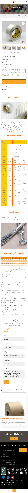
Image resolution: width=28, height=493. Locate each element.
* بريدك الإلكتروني (9, 343)
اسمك (5, 335)
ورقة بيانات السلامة (6, 88)
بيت (4, 15)
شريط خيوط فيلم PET (18, 305)
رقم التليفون (7, 360)
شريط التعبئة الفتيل (20, 314)
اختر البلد (6, 352)
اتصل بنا (14, 82)
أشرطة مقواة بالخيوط (7, 312)
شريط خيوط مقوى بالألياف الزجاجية (10, 307)
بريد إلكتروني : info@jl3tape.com (9, 460)
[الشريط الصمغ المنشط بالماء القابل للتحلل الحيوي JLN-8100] (14, 404)
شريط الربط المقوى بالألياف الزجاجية (10, 309)
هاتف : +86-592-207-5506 (8, 462)
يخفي (8, 15)
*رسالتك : (6, 368)
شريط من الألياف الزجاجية (8, 314)
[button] (26, 410)
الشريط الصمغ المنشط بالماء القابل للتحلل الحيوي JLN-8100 (12, 419)
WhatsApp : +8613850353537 (9, 464)
